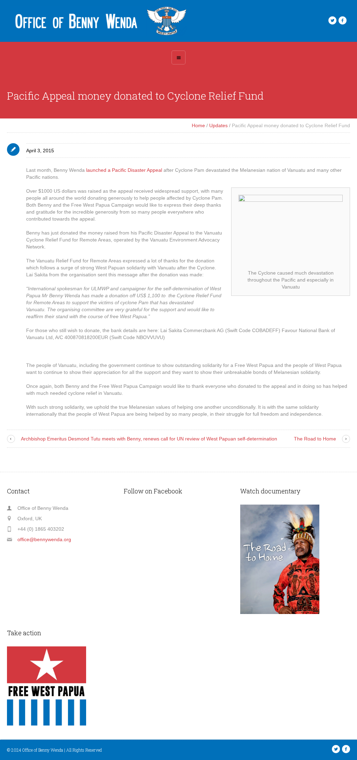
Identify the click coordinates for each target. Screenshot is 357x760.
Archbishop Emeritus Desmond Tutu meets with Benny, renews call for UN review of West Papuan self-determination (149, 439)
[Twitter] (332, 20)
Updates (218, 125)
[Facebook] (342, 20)
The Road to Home (315, 439)
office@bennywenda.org (44, 539)
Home (198, 125)
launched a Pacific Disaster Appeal (124, 170)
